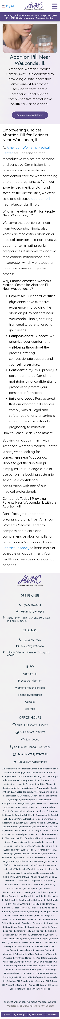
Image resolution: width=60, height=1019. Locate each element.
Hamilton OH (20, 988)
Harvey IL (49, 842)
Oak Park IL (52, 900)
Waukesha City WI (36, 965)
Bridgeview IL (24, 803)
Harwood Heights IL (13, 846)
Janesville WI (22, 969)
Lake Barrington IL (41, 861)
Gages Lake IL (42, 830)
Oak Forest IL (25, 900)
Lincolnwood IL (31, 873)
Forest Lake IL (40, 826)
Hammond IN (25, 977)
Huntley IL (9, 853)
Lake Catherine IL (20, 865)
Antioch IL (7, 792)
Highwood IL (29, 849)
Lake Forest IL (37, 865)
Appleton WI (20, 965)
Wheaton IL (8, 954)
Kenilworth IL (41, 857)
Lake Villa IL (15, 869)
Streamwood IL (38, 934)
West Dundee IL (42, 946)
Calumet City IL (13, 807)
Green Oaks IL (12, 842)
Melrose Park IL (13, 884)
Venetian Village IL (39, 938)
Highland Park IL (14, 849)
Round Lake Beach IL (15, 927)
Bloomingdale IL (29, 799)
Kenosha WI (51, 961)
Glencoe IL (34, 834)
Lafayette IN (39, 977)
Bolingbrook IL (9, 803)
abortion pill (40, 198)
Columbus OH (13, 981)
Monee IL (49, 884)
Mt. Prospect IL (31, 888)
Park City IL (7, 911)
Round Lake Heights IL (39, 927)
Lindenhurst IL (47, 873)
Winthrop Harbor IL (25, 958)
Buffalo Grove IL (40, 803)
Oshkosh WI (9, 969)
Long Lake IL (49, 876)
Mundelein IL (46, 888)
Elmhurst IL (52, 822)
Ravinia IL (7, 919)
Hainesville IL (37, 842)
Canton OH (45, 985)
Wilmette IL (51, 954)
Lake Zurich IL (29, 869)
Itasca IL (20, 857)
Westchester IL (27, 950)
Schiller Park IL (39, 931)
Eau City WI (51, 965)
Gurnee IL (25, 842)
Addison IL (30, 788)
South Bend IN (27, 973)
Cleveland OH (27, 981)
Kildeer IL (53, 857)
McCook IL (49, 880)
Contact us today (16, 548)
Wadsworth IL (37, 942)
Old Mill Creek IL (13, 904)
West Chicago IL (25, 946)
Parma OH (34, 985)
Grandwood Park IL (34, 838)
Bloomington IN (10, 977)
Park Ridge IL (35, 911)
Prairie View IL (27, 915)
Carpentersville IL (47, 807)
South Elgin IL (9, 934)
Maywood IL (37, 880)
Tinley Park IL (22, 938)
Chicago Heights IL (36, 811)
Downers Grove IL (47, 819)
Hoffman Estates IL (46, 849)
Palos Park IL (50, 907)
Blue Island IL (45, 799)
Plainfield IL (13, 915)
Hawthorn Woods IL (34, 846)
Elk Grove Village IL (35, 822)
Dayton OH (22, 985)
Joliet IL (30, 857)
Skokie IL (52, 931)
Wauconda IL (51, 942)
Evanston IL (26, 826)
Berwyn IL (15, 799)
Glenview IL (10, 838)
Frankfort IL (28, 830)
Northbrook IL (27, 896)
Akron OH (10, 985)
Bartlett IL (25, 795)
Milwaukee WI (9, 961)
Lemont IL (42, 869)
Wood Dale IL (42, 958)
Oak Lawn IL (39, 900)
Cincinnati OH (42, 981)
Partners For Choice (41, 1005)
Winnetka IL (8, 958)
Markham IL (11, 880)
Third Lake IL (8, 938)
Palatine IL (7, 907)
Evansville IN (13, 973)
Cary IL (6, 811)
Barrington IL (12, 795)
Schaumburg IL (23, 931)
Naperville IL (9, 892)
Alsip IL (53, 788)
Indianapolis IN (37, 969)
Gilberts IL (10, 834)
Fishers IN (51, 973)
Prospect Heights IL (45, 915)
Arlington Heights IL (23, 792)
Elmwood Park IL (11, 826)
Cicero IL (9, 815)
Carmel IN (40, 973)
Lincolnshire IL (15, 873)
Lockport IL (9, 876)
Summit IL (52, 934)
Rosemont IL (39, 923)
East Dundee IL (9, 822)
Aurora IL (38, 792)
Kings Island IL (10, 861)
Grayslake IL (51, 838)
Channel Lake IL (18, 811)
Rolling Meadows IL (11, 923)
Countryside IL (43, 815)
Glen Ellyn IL (22, 834)
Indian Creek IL (22, 853)
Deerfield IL (31, 819)
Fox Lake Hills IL (13, 830)
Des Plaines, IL (38, 772)
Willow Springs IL (36, 954)
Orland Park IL (47, 904)
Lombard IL (21, 876)
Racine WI (8, 965)
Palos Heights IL (22, 907)
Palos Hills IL (37, 907)
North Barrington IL (46, 892)
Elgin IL (21, 822)
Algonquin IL (43, 788)
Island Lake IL (8, 857)
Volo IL (25, 942)
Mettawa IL (27, 884)
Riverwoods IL (50, 919)
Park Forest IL (21, 911)
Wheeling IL (21, 954)
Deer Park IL (18, 819)
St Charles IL (23, 934)
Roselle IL (27, 923)
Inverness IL (49, 853)
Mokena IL (39, 884)
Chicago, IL (20, 772)
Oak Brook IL (11, 900)
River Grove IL (35, 919)
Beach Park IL (37, 795)
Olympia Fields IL (30, 904)
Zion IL (53, 958)
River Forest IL (20, 919)
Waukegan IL (10, 946)
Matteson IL (24, 880)
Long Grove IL (35, 876)
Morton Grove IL (15, 888)
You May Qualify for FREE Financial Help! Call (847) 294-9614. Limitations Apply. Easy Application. (30, 16)
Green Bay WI (37, 961)
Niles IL (20, 892)
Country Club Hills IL (24, 815)
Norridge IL (30, 892)
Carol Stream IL (29, 807)
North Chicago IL (10, 896)
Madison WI (23, 961)
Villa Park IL (15, 942)
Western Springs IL (45, 950)
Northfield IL (41, 896)
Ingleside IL (36, 853)
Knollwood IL (24, 861)
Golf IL (20, 838)
